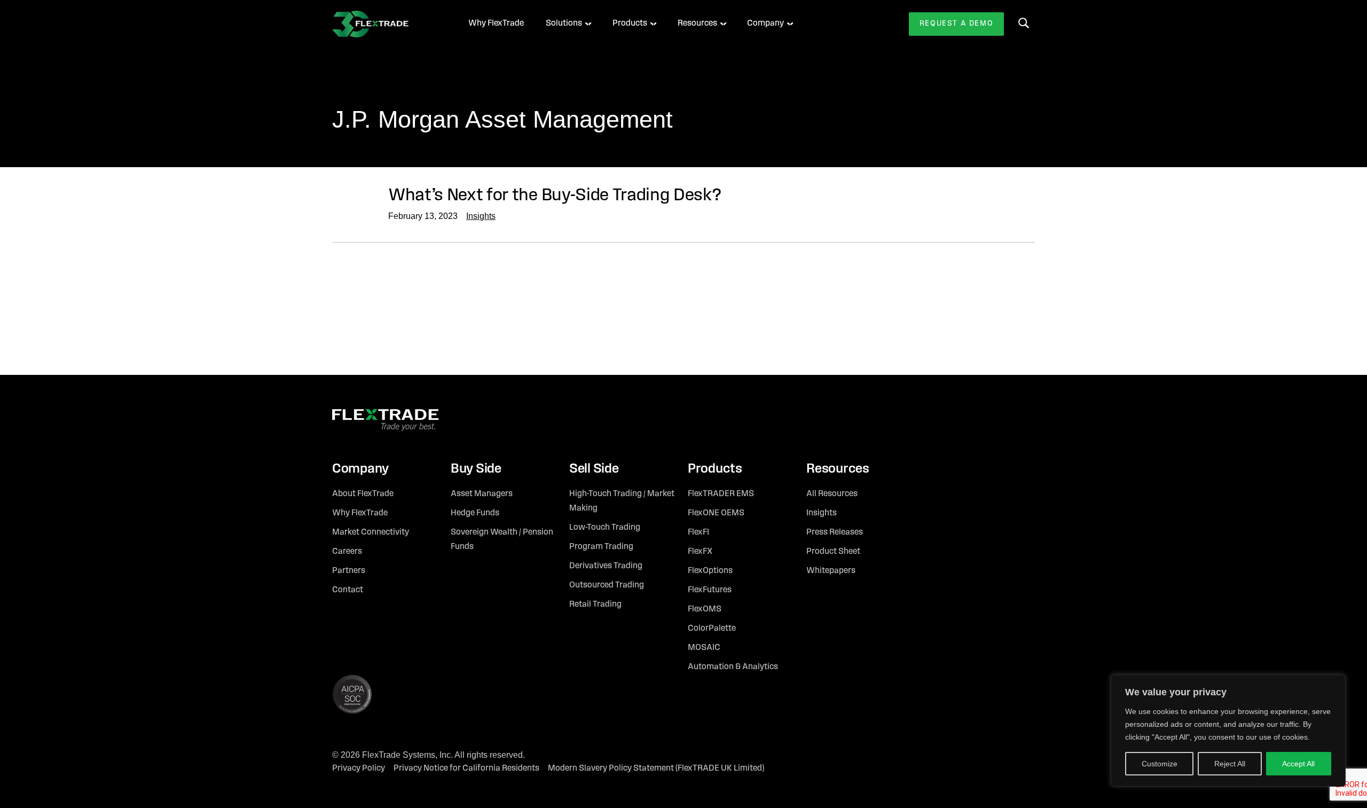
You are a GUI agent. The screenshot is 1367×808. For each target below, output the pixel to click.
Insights (481, 216)
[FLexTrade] (385, 24)
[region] (1228, 730)
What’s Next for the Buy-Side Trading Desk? (554, 196)
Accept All (1298, 763)
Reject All (1229, 763)
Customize (1159, 763)
